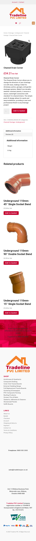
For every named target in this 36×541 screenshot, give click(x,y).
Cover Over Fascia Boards (13, 384)
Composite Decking (10, 382)
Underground (19, 33)
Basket (6, 416)
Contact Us (7, 428)
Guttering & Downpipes (12, 391)
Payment (6, 425)
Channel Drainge (9, 122)
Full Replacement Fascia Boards (15, 388)
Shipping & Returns (10, 423)
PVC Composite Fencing (12, 393)
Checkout (7, 418)
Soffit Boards (8, 404)
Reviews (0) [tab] (9, 134)
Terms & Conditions (10, 430)
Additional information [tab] (13, 131)
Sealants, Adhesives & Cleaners (15, 399)
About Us (7, 414)
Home (5, 33)
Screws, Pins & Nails (11, 397)
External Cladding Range (12, 386)
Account (14, 2)
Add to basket (19, 111)
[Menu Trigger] (33, 23)
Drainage (11, 33)
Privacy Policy (8, 433)
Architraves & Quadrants (12, 379)
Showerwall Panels (10, 402)
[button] (29, 41)
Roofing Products (10, 395)
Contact (21, 2)
